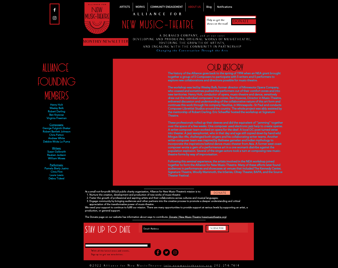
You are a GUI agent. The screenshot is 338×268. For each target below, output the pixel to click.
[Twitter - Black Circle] (166, 252)
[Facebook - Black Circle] (157, 252)
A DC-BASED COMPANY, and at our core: (192, 36)
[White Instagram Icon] (54, 18)
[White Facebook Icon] (54, 9)
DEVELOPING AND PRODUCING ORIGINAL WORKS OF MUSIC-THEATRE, (192, 39)
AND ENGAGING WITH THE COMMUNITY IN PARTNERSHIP (192, 47)
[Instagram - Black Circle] (175, 252)
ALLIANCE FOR (158, 14)
